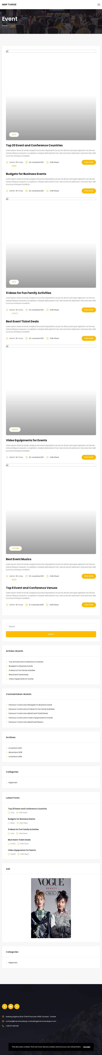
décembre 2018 (15, 752)
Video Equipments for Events (26, 440)
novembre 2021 (15, 748)
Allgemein (12, 782)
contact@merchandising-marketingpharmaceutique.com (31, 1021)
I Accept (86, 1047)
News (14, 166)
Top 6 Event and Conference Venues (31, 588)
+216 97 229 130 (12, 1026)
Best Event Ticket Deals (22, 321)
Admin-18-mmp (16, 162)
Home (4, 25)
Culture (15, 548)
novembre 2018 (15, 756)
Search (51, 634)
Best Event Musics (18, 559)
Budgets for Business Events (26, 174)
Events (15, 313)
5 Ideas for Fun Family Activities (28, 293)
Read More (88, 162)
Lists (14, 134)
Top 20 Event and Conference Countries (34, 145)
